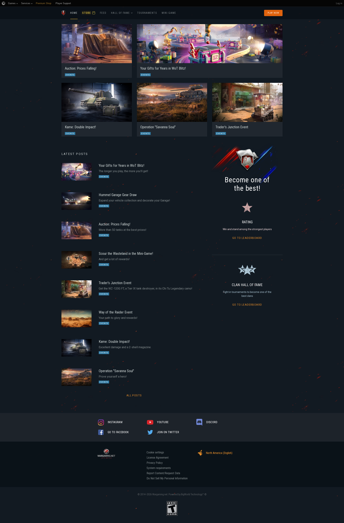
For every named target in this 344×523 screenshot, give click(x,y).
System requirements (159, 468)
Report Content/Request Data (163, 473)
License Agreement (158, 457)
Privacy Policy (155, 462)
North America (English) (219, 453)
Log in (339, 3)
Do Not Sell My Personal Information (167, 478)
